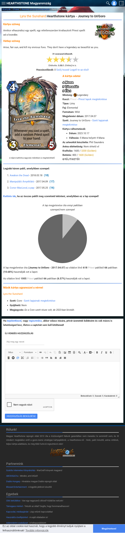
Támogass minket (14, 506)
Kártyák (6, 9)
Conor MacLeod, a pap (22, 187)
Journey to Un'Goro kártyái (35, 9)
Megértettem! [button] (109, 528)
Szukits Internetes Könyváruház (20, 470)
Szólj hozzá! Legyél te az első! (72, 69)
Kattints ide (9, 196)
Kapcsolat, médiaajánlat (17, 512)
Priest (16, 9)
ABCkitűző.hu (12, 476)
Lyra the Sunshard (12, 293)
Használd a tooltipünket (17, 517)
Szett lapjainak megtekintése (39, 300)
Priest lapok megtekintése (92, 99)
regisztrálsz (35, 320)
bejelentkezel (14, 320)
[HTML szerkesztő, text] (62, 377)
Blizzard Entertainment (16, 487)
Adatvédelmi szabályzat (17, 523)
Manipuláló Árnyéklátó (22, 181)
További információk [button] (37, 530)
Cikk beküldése (13, 500)
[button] (3, 2)
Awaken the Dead (19, 175)
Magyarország (29, 3)
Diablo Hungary (13, 481)
